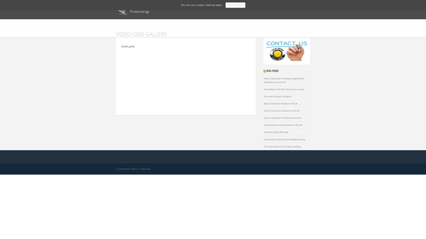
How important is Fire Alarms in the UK (283, 124)
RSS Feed (273, 71)
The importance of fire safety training (282, 146)
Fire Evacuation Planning (276, 132)
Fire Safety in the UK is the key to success (284, 89)
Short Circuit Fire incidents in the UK (281, 110)
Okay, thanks (235, 5)
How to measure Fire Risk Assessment (282, 117)
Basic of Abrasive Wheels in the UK (281, 103)
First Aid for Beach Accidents (278, 96)
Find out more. (214, 5)
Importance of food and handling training (284, 139)
